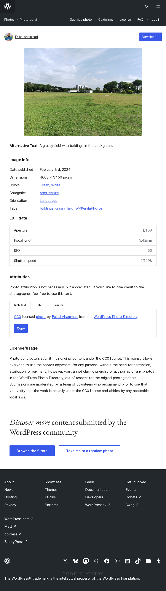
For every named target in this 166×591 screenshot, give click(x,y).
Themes (51, 489)
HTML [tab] (39, 305)
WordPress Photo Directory (115, 316)
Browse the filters (32, 451)
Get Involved (136, 482)
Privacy (10, 505)
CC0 (17, 316)
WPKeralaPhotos (88, 208)
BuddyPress (16, 542)
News (8, 489)
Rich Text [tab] (20, 305)
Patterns (51, 505)
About (9, 482)
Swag (132, 505)
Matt (10, 526)
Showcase (53, 482)
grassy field (64, 208)
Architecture (49, 193)
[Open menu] (159, 6)
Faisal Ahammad (26, 37)
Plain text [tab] (58, 305)
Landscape (48, 200)
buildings (46, 208)
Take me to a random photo (89, 451)
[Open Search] (146, 6)
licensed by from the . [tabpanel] (76, 316)
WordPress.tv (98, 505)
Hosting (10, 497)
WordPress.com (19, 519)
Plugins (50, 497)
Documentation (97, 489)
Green (44, 185)
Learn (89, 482)
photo (41, 316)
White (55, 185)
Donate (134, 497)
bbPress (13, 534)
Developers (94, 497)
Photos (9, 19)
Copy (21, 328)
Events (131, 489)
